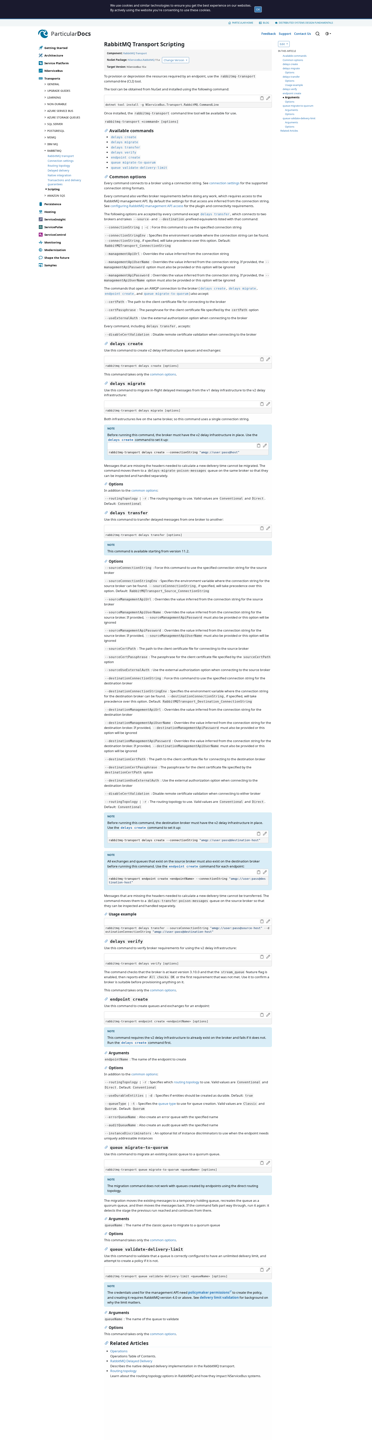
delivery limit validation (219, 1297)
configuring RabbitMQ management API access (146, 206)
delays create (290, 64)
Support (285, 34)
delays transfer (291, 76)
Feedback (268, 34)
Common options (293, 60)
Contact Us (302, 34)
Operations (118, 1351)
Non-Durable (57, 104)
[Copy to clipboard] (262, 98)
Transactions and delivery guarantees (64, 182)
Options (289, 72)
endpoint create (292, 93)
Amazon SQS (56, 195)
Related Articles (289, 130)
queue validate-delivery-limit (299, 118)
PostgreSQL (55, 131)
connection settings (224, 183)
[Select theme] (328, 33)
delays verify (290, 89)
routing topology (186, 1082)
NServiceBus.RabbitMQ (141, 60)
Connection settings (61, 161)
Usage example (294, 85)
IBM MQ (52, 144)
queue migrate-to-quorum (298, 105)
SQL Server (55, 124)
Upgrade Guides (58, 91)
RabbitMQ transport (61, 156)
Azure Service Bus (60, 111)
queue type (167, 1103)
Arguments (292, 97)
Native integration (59, 175)
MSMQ (51, 137)
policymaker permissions (208, 1292)
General (53, 84)
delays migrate (291, 68)
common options (163, 374)
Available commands (295, 55)
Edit (283, 44)
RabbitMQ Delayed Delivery (131, 1361)
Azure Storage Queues (63, 117)
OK (258, 9)
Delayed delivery (58, 170)
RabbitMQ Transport (135, 53)
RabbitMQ (54, 151)
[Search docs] (317, 34)
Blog (266, 22)
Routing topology (59, 165)
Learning (54, 97)
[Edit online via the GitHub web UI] (268, 98)
